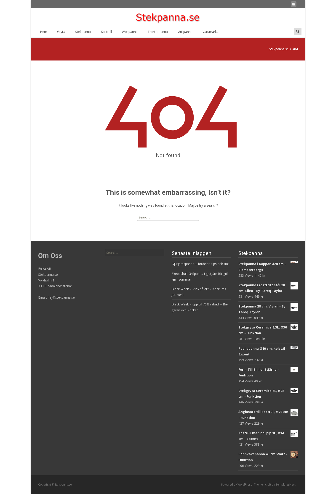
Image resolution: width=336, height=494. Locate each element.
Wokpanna (130, 31)
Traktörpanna (158, 31)
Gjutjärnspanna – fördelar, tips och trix (200, 264)
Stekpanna (83, 31)
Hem (43, 31)
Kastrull (106, 31)
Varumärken (211, 31)
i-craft (268, 484)
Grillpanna (185, 31)
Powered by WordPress (237, 484)
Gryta (61, 31)
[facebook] (293, 5)
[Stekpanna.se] (168, 17)
